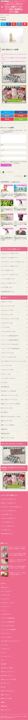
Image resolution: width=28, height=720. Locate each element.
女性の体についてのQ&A (8, 391)
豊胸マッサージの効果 (7, 425)
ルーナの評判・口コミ (7, 287)
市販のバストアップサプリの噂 (10, 403)
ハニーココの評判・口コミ (8, 278)
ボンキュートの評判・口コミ (8, 283)
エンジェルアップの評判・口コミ (10, 266)
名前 (2, 145)
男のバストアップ (6, 408)
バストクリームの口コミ (8, 357)
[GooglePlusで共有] (14, 24)
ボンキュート (5, 374)
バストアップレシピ (7, 352)
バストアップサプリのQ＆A (9, 344)
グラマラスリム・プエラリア (10, 318)
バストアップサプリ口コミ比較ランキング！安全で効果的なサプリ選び (14, 8)
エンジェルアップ (7, 314)
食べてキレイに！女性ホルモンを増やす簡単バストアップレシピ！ (17, 560)
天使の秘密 (5, 386)
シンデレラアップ (7, 323)
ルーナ (4, 382)
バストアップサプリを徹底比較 (10, 348)
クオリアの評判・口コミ (7, 270)
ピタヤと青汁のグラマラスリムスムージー (13, 361)
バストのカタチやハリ (8, 331)
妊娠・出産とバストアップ (9, 399)
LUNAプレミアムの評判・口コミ (10, 257)
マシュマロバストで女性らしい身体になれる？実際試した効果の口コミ (17, 554)
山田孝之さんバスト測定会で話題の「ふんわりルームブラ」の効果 (17, 567)
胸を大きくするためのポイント (10, 416)
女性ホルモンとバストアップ (9, 395)
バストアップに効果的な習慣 (10, 340)
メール (2, 150)
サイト (2, 156)
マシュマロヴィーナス (8, 378)
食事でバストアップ (7, 437)
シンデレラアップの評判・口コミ (10, 274)
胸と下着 (4, 412)
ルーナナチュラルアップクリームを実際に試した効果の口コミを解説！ (17, 547)
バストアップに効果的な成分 (9, 335)
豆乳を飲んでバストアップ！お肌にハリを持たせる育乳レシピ (17, 573)
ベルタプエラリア (7, 369)
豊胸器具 (4, 429)
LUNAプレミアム (6, 301)
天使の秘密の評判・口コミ (8, 291)
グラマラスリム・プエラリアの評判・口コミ (13, 261)
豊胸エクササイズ (6, 420)
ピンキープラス (6, 365)
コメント (3, 133)
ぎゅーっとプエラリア (7, 306)
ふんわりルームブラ (7, 310)
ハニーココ (5, 327)
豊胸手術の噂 (5, 433)
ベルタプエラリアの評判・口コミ (10, 253)
